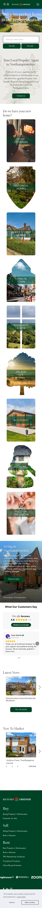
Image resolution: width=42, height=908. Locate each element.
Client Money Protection (12, 865)
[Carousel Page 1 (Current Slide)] (17, 755)
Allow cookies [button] (30, 902)
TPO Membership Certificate (14, 857)
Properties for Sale (10, 818)
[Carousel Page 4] (23, 755)
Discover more (13, 579)
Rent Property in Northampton (14, 848)
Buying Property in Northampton (15, 814)
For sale (12, 46)
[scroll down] (21, 29)
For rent (30, 46)
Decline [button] (12, 902)
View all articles (21, 709)
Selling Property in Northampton (15, 831)
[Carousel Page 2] (19, 755)
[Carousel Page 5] (25, 755)
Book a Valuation (9, 835)
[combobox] (21, 40)
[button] (21, 689)
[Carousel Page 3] (21, 755)
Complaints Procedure (11, 861)
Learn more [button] (21, 897)
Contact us (21, 96)
